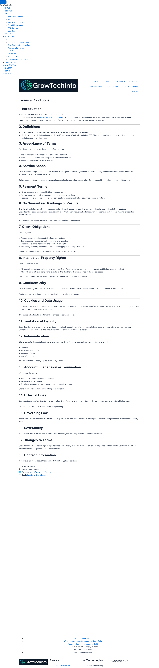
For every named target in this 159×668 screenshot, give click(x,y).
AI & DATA (121, 81)
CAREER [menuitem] (8, 68)
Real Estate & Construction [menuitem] (19, 45)
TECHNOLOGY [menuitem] (11, 62)
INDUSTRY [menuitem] (9, 37)
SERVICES (108, 81)
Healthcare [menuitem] (12, 56)
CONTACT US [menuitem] (10, 65)
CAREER (125, 86)
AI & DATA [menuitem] (9, 34)
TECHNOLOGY (96, 86)
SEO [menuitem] (9, 19)
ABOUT (135, 91)
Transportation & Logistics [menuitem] (18, 59)
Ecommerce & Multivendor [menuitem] (18, 42)
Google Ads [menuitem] (12, 31)
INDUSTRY (133, 81)
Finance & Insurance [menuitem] (16, 48)
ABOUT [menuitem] (8, 74)
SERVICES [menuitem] (9, 12)
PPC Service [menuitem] (13, 28)
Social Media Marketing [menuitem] (17, 25)
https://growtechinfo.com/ (51, 117)
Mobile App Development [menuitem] (18, 22)
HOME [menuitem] (7, 8)
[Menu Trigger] (3, 2)
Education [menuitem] (12, 54)
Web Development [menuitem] (15, 16)
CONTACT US (112, 86)
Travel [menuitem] (10, 51)
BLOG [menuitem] (7, 71)
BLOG (135, 86)
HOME (97, 81)
